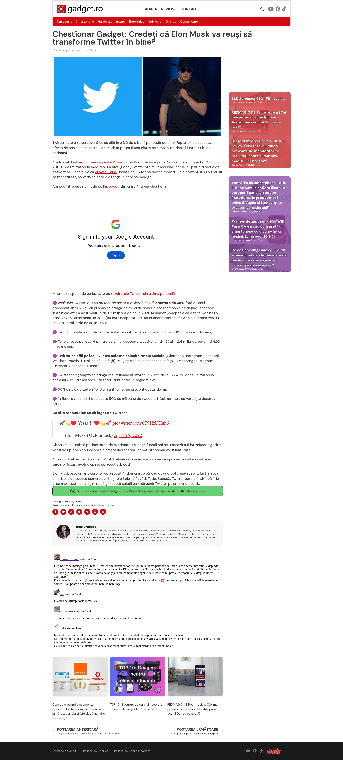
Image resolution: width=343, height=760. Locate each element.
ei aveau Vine (106, 172)
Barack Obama (159, 332)
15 (262, 269)
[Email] (103, 512)
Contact (189, 9)
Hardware (105, 21)
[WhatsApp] (63, 512)
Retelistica (136, 21)
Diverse (171, 21)
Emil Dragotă (63, 50)
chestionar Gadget (95, 505)
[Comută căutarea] (262, 9)
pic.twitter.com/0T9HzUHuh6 (140, 423)
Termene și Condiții (64, 751)
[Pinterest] (79, 512)
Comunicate (189, 21)
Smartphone (85, 21)
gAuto (120, 21)
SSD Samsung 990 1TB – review (259, 98)
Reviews (169, 9)
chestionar (77, 505)
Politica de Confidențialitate (132, 751)
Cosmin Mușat (239, 211)
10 (262, 240)
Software (155, 21)
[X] (71, 512)
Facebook (111, 186)
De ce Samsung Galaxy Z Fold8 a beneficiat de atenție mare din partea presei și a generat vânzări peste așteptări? (259, 257)
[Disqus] (137, 601)
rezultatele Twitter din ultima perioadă (143, 293)
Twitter (78, 501)
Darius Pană (238, 102)
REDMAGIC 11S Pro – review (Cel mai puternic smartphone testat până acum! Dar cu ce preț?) (192, 709)
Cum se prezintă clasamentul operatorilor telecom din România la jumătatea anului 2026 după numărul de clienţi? (79, 711)
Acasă (151, 9)
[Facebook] (55, 512)
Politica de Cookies (95, 751)
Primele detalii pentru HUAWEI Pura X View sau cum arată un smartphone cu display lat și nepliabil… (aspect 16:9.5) (258, 229)
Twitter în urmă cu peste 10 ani (95, 162)
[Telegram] (87, 512)
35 (94, 50)
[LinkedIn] (95, 512)
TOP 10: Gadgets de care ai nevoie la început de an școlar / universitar (136, 706)
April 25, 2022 (128, 435)
